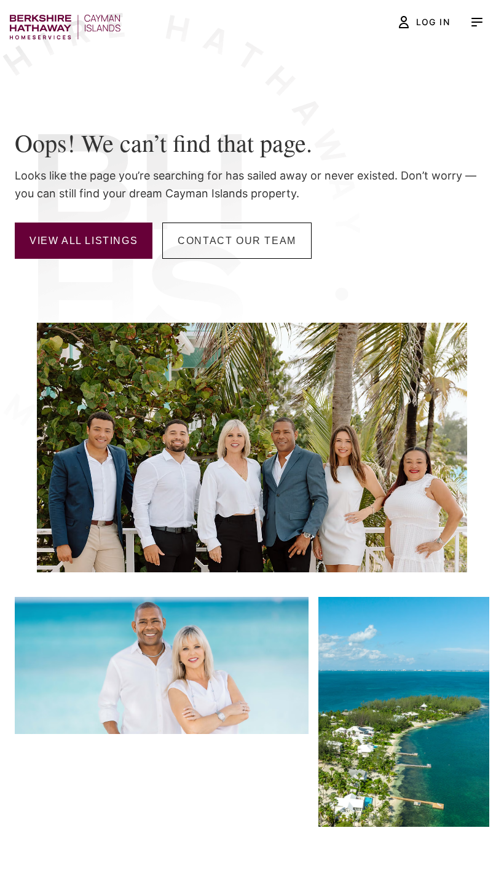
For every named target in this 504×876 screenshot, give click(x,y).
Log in (433, 22)
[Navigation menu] (477, 22)
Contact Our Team (237, 240)
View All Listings (84, 240)
